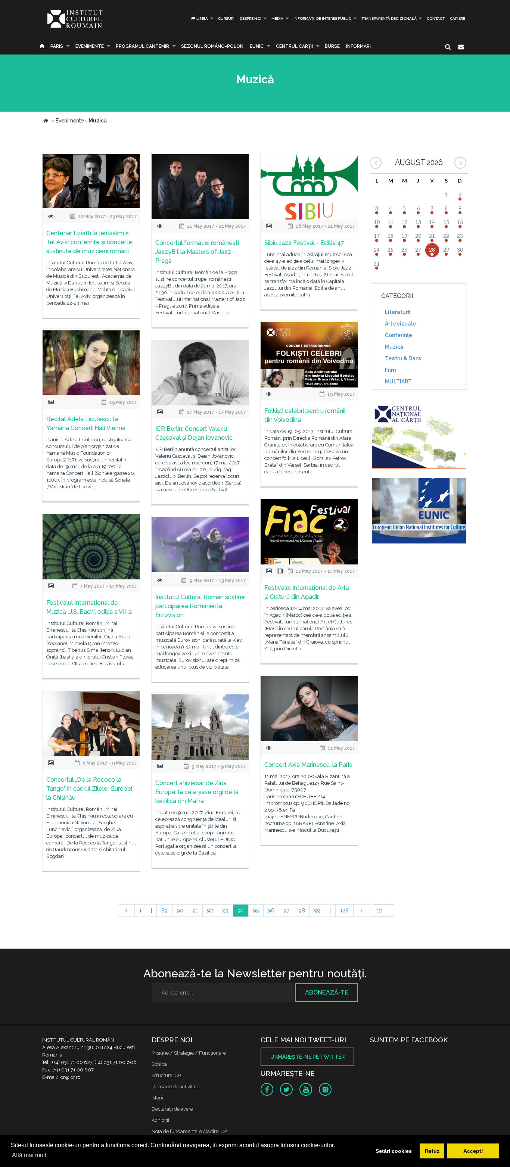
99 (317, 911)
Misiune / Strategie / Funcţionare (189, 1053)
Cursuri (226, 18)
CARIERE (457, 18)
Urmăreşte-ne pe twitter (307, 1057)
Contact (436, 18)
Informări (358, 46)
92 (210, 911)
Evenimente (89, 46)
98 (302, 911)
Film (390, 370)
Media (277, 18)
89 (164, 911)
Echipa (159, 1064)
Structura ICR (166, 1075)
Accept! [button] (473, 1151)
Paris (56, 46)
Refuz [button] (432, 1151)
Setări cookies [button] (394, 1151)
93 (225, 911)
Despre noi (250, 18)
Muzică (394, 347)
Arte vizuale (400, 324)
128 (344, 911)
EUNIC (257, 46)
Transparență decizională (389, 18)
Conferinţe (398, 335)
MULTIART (398, 382)
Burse (332, 46)
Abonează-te (326, 992)
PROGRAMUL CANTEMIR (142, 46)
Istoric (158, 1098)
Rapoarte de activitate (175, 1086)
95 (256, 911)
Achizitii (160, 1120)
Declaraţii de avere (172, 1109)
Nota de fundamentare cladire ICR (189, 1131)
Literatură (398, 312)
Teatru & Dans (403, 358)
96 (271, 911)
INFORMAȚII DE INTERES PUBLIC (322, 18)
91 (195, 911)
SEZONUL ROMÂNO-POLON (212, 46)
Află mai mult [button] (29, 1155)
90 (180, 911)
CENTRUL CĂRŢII (294, 46)
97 (286, 911)
